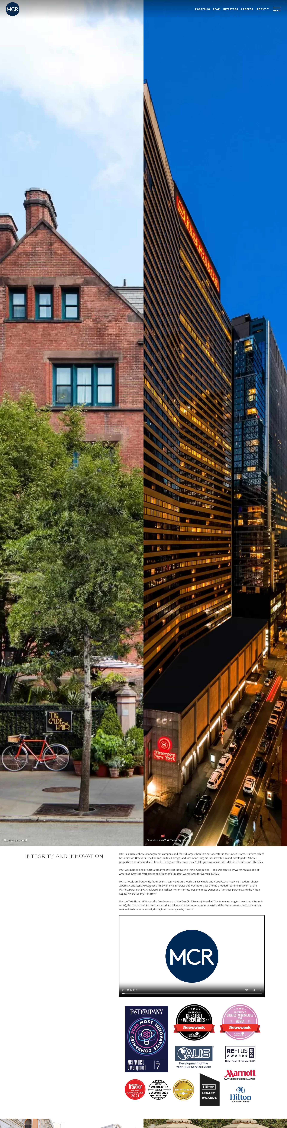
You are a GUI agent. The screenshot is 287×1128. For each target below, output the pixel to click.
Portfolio (202, 9)
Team (216, 9)
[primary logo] (12, 9)
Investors (230, 9)
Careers (247, 9)
